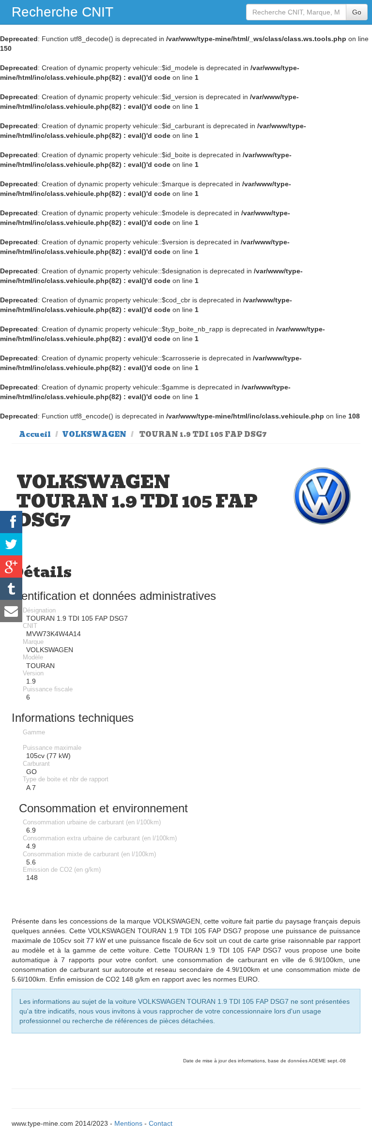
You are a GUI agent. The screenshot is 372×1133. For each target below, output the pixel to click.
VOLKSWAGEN (94, 434)
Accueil (35, 434)
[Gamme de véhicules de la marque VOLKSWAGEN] (322, 496)
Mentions (128, 1123)
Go (356, 12)
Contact (160, 1123)
